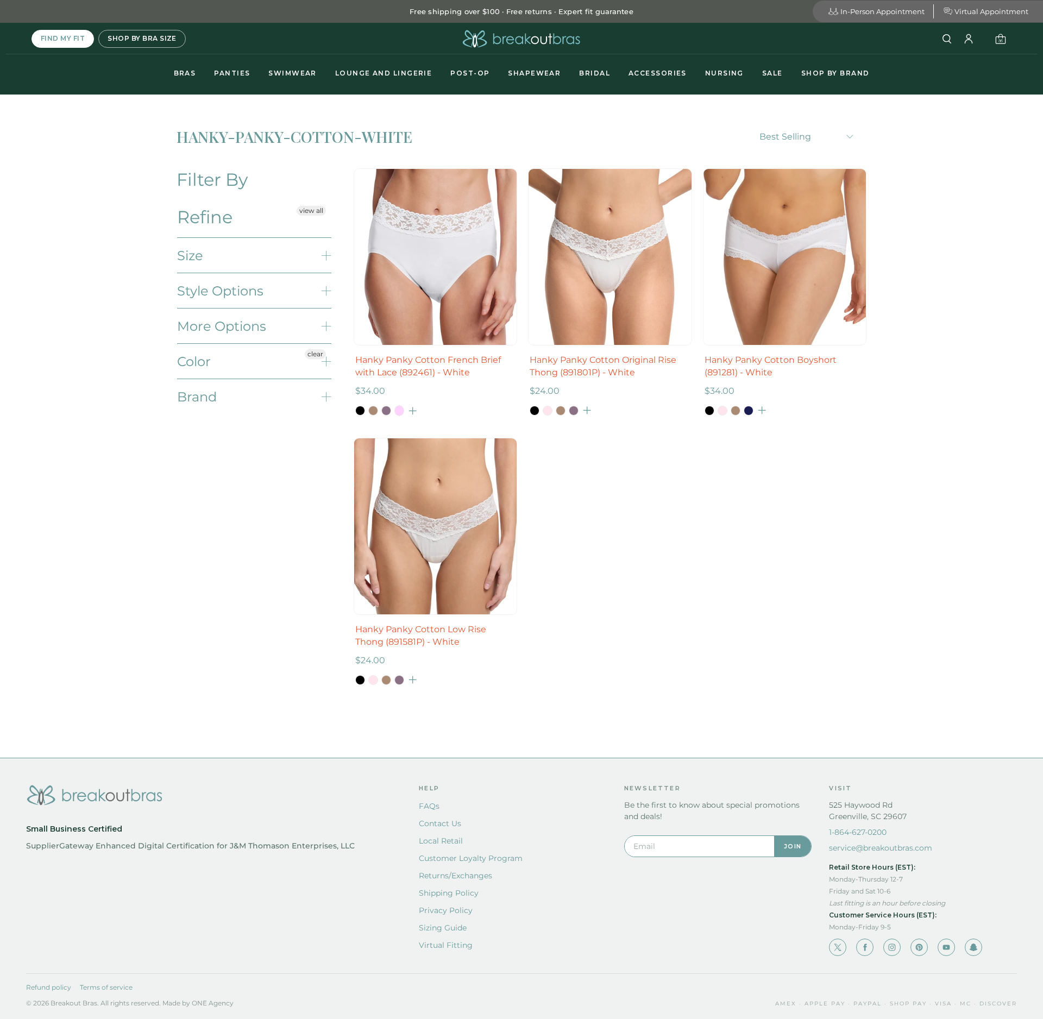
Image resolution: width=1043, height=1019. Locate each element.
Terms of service (106, 987)
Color (194, 361)
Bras (185, 73)
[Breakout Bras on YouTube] (946, 947)
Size (190, 255)
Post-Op (469, 73)
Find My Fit (63, 38)
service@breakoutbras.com (880, 848)
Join (792, 846)
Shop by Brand (835, 73)
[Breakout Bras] (521, 38)
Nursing (724, 73)
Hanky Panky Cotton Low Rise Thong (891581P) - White (420, 635)
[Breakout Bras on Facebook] (865, 947)
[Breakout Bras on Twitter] (837, 947)
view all (311, 210)
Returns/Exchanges (455, 875)
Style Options (220, 291)
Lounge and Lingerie (383, 73)
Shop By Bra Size (142, 38)
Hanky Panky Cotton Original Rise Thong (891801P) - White (603, 366)
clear (315, 354)
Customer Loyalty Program (471, 858)
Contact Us (440, 823)
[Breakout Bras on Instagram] (892, 947)
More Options (221, 326)
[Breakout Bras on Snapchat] (973, 947)
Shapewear (534, 73)
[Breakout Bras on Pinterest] (919, 947)
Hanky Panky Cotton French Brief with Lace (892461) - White (428, 366)
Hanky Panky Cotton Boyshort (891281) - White (771, 366)
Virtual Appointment (991, 11)
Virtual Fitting (446, 945)
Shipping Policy (449, 893)
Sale (772, 73)
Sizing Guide (443, 928)
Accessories (658, 73)
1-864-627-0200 (858, 832)
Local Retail (441, 841)
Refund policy (48, 987)
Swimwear (292, 73)
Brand (197, 397)
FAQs (429, 806)
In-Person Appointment (882, 11)
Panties (232, 73)
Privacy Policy (446, 910)
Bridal (594, 73)
